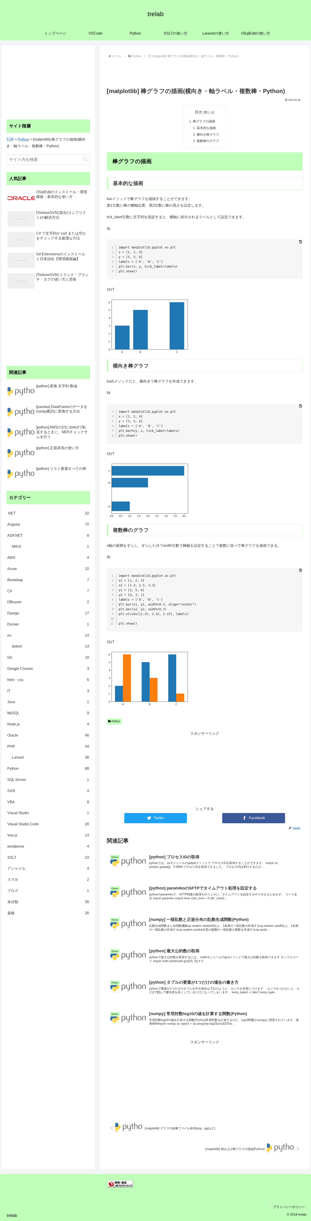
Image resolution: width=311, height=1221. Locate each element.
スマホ (48, 880)
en (48, 635)
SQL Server (48, 780)
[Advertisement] (205, 72)
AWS (48, 558)
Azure (48, 569)
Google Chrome (48, 669)
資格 (48, 913)
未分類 (48, 902)
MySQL (48, 713)
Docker (48, 624)
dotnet (50, 646)
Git (48, 657)
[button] (85, 159)
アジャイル (48, 868)
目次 (198, 112)
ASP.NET (48, 535)
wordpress (48, 846)
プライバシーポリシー (289, 1207)
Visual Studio (48, 813)
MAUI (50, 546)
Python (116, 721)
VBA (48, 802)
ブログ (48, 891)
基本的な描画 (206, 128)
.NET (48, 513)
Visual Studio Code (48, 824)
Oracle (48, 735)
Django (48, 613)
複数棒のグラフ (208, 141)
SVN (48, 791)
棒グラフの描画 (204, 121)
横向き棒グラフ (208, 134)
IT (48, 691)
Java (48, 702)
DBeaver (48, 602)
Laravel (50, 757)
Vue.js (48, 835)
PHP (48, 746)
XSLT (48, 857)
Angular (48, 524)
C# (48, 591)
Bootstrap (48, 580)
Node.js (48, 724)
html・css (48, 680)
